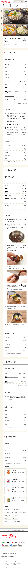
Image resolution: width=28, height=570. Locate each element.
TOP (2, 530)
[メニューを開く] (26, 2)
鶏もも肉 (7, 64)
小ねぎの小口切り (9, 96)
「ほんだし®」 (10, 195)
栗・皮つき (7, 185)
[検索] (14, 2)
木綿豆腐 (7, 77)
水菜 (6, 84)
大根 (6, 71)
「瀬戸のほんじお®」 (12, 198)
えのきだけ (7, 81)
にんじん (7, 74)
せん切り (22, 396)
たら (6, 67)
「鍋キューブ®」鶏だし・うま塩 (14, 91)
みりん (8, 188)
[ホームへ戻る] (6, 2)
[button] (19, 1)
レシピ (7, 530)
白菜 (6, 373)
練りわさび (10, 382)
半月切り (19, 116)
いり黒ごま (7, 205)
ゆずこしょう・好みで (10, 99)
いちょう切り (14, 115)
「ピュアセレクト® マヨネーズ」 (12, 377)
